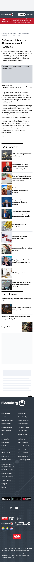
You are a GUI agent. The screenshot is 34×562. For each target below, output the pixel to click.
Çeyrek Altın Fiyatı (23, 420)
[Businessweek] (22, 523)
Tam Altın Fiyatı (23, 424)
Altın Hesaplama (23, 456)
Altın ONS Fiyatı (22, 434)
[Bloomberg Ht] (7, 523)
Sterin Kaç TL (6, 453)
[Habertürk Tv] (12, 518)
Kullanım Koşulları (7, 473)
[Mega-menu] (31, 14)
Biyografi (4, 484)
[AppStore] (6, 499)
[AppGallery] (26, 499)
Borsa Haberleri (6, 424)
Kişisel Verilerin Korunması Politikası (8, 465)
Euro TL (4, 449)
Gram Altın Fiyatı (23, 417)
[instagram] (11, 508)
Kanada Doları (6, 460)
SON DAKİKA (5, 21)
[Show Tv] (3, 529)
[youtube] (16, 508)
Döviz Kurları (5, 439)
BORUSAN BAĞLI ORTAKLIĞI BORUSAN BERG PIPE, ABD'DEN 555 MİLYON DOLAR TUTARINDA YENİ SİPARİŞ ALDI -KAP (22, 20)
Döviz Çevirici (6, 442)
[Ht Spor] (19, 518)
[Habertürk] (5, 518)
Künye (4, 434)
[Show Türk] (7, 529)
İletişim (4, 487)
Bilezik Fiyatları (22, 449)
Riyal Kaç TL (5, 456)
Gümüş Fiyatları (23, 442)
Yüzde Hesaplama (24, 460)
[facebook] (6, 508)
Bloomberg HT (6, 33)
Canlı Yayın (5, 417)
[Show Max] (11, 529)
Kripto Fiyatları (6, 431)
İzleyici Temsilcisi (7, 470)
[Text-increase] (26, 86)
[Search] (28, 14)
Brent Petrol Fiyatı (23, 446)
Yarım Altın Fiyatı (23, 427)
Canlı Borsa (21, 439)
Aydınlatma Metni (7, 477)
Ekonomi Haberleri (7, 420)
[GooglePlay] (16, 499)
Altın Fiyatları (22, 413)
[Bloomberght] (7, 14)
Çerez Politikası (6, 480)
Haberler (13, 33)
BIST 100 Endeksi (23, 453)
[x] (2, 508)
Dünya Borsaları (7, 427)
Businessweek (6, 413)
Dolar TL (4, 446)
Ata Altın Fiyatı (22, 431)
